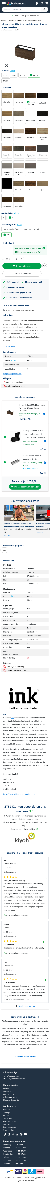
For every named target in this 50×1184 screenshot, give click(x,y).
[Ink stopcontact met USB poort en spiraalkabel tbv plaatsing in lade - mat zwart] (15, 437)
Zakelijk (6, 1112)
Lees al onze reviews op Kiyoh (23, 829)
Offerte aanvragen (10, 1097)
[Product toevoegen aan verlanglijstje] (45, 265)
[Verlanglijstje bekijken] (41, 3)
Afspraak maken (10, 1121)
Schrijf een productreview (25, 1056)
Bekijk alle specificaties (12, 373)
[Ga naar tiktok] (5, 1134)
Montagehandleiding (14, 382)
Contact (6, 1115)
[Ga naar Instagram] (17, 1134)
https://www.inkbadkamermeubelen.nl (19, 794)
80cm (5, 75)
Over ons (7, 1109)
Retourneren (8, 1094)
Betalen (6, 1088)
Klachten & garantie (11, 1100)
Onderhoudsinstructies (15, 386)
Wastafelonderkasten (33, 20)
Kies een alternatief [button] (31, 468)
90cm (14, 75)
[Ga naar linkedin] (9, 1134)
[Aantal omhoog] (21, 259)
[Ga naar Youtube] (25, 1134)
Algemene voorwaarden (13, 1178)
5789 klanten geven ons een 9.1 (26, 15)
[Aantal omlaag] (12, 259)
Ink (4, 550)
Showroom (7, 1118)
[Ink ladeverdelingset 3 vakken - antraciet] (15, 462)
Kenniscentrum (9, 1127)
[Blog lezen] (19, 513)
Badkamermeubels (15, 20)
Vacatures (7, 1124)
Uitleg (12, 70)
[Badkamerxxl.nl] (16, 3)
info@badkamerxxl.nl (16, 1079)
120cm (35, 75)
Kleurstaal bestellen (22, 273)
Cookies (26, 1178)
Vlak (8, 234)
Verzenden (7, 1091)
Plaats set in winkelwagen (26, 486)
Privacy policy (36, 1178)
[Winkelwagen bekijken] (46, 3)
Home (3, 20)
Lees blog (7, 535)
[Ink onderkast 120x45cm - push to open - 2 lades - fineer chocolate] (25, 50)
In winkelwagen (23, 265)
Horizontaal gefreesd (11, 229)
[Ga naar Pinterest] (21, 1134)
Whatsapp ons (13, 1076)
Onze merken (8, 1130)
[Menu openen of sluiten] (4, 3)
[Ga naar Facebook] (13, 1134)
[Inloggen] (36, 3)
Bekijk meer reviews (27, 1006)
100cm (22, 75)
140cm (5, 81)
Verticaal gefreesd (31, 229)
